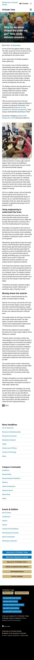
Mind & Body (6, 494)
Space (4, 456)
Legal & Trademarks (13, 635)
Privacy (4, 635)
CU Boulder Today (8, 10)
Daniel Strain (16, 45)
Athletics (5, 482)
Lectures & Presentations (10, 529)
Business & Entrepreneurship (11, 432)
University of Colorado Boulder (12, 631)
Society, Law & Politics (9, 448)
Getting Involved (7, 490)
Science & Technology (9, 452)
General (4, 525)
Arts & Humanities (8, 428)
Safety (4, 498)
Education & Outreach (9, 440)
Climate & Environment (9, 436)
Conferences (6, 517)
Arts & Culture (6, 512)
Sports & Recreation (8, 537)
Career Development (8, 486)
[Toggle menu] (31, 10)
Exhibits (4, 521)
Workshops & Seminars (9, 541)
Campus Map (24, 635)
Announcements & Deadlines (11, 478)
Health (6, 405)
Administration (6, 474)
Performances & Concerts (10, 533)
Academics (5, 470)
